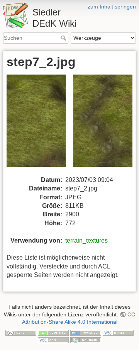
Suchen (64, 38)
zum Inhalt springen (112, 6)
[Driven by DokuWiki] (85, 340)
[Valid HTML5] (118, 332)
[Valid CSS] (53, 340)
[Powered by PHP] (85, 332)
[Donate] (53, 332)
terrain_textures (86, 240)
